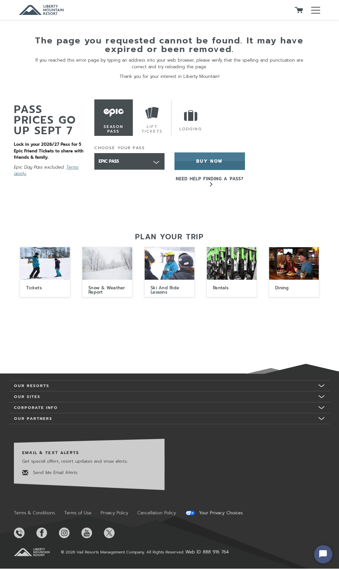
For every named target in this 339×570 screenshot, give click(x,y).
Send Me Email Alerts (54, 472)
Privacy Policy (114, 513)
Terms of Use (77, 513)
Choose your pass (119, 148)
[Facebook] (47, 533)
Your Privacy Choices (220, 513)
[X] (114, 533)
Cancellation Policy (156, 513)
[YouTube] (92, 533)
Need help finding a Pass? (210, 179)
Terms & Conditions (34, 513)
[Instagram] (69, 533)
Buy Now (209, 161)
